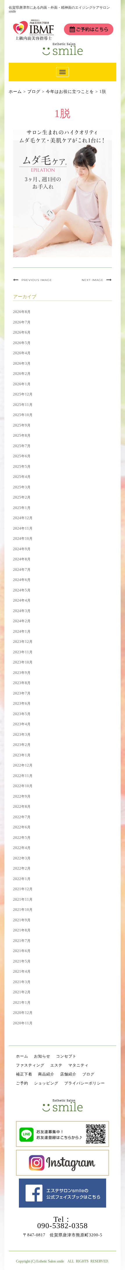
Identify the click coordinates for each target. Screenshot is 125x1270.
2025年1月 (22, 508)
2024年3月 (22, 611)
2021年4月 (22, 971)
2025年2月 (22, 497)
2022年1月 (22, 879)
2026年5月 (22, 343)
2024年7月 (22, 570)
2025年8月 (22, 435)
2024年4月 (22, 600)
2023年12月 (23, 642)
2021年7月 (22, 941)
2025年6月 (22, 456)
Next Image (92, 280)
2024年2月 (22, 621)
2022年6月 (22, 827)
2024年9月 (22, 549)
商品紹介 (46, 1074)
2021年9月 (22, 920)
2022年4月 (22, 848)
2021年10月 (23, 910)
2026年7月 (22, 322)
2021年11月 (23, 899)
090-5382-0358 (62, 1226)
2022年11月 (23, 776)
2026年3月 (22, 363)
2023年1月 (22, 755)
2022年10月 (23, 786)
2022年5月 (22, 838)
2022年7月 (22, 817)
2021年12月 (23, 889)
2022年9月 (22, 796)
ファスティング (30, 1065)
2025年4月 (22, 477)
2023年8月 (22, 683)
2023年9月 (22, 673)
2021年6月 (22, 951)
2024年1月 (22, 631)
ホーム (22, 1056)
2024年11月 (23, 528)
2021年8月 (22, 930)
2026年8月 (22, 312)
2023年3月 (22, 735)
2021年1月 (22, 1003)
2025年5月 (22, 467)
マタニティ (78, 1065)
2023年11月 (23, 652)
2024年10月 (23, 539)
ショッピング (46, 1083)
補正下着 (24, 1074)
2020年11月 (23, 1023)
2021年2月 (22, 992)
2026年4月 (22, 353)
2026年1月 (22, 384)
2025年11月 (23, 405)
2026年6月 (22, 332)
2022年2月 (22, 868)
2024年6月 (22, 580)
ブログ (88, 1074)
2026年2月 (22, 374)
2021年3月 (22, 982)
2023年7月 (22, 693)
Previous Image (37, 280)
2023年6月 (22, 703)
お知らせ (42, 1056)
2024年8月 (22, 559)
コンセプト (66, 1056)
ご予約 (22, 1083)
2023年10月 (23, 662)
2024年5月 (22, 590)
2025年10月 (23, 415)
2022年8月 (22, 807)
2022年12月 (23, 765)
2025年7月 (22, 446)
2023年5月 (22, 714)
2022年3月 (22, 858)
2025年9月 (22, 425)
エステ (56, 1065)
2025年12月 (23, 394)
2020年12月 (23, 1013)
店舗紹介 (68, 1074)
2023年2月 (22, 745)
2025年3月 (22, 487)
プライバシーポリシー (84, 1083)
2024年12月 (23, 518)
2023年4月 (22, 724)
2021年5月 (22, 961)
